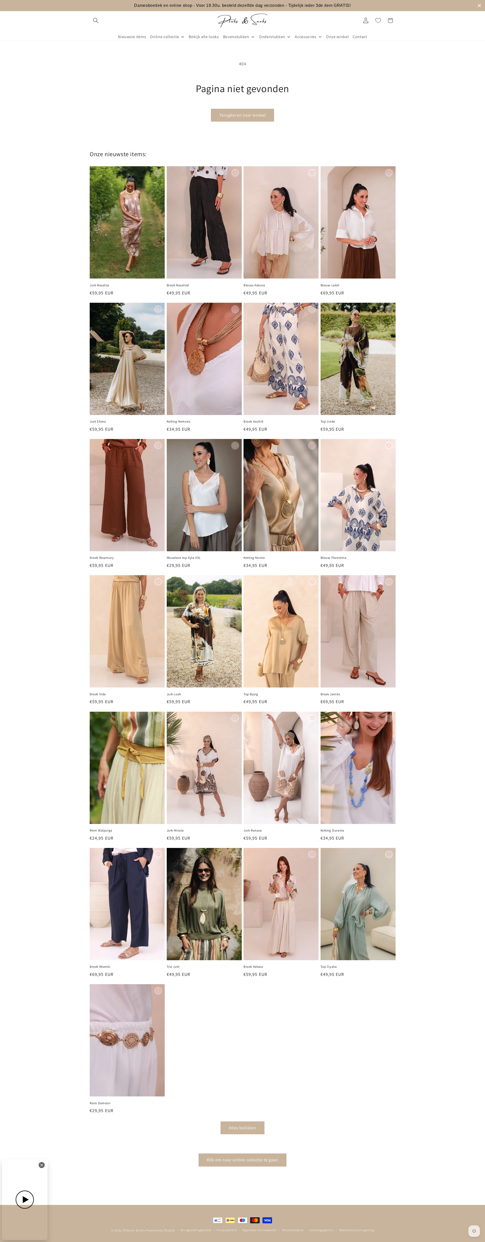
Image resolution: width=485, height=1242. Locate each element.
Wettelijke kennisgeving (356, 1230)
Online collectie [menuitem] (164, 36)
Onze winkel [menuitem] (337, 36)
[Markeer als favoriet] (158, 173)
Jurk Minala (175, 831)
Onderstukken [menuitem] (272, 36)
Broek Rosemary (102, 558)
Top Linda (328, 422)
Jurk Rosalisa (99, 285)
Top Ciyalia (329, 967)
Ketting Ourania (332, 831)
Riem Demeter (100, 1103)
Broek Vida (98, 694)
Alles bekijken (242, 1127)
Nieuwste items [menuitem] (132, 36)
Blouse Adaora (254, 285)
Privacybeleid (227, 1230)
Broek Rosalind (178, 285)
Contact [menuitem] (360, 36)
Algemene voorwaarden (259, 1230)
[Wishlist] (378, 20)
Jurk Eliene (98, 422)
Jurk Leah (174, 694)
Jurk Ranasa (253, 831)
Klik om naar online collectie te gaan (242, 1160)
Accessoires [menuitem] (305, 36)
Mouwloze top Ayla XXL (184, 558)
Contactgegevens (321, 1230)
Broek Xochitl (253, 422)
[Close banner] (479, 6)
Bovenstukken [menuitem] (236, 36)
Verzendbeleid (292, 1230)
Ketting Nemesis (178, 422)
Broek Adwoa (253, 967)
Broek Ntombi (100, 967)
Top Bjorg (251, 694)
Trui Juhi (173, 967)
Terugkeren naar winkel (242, 115)
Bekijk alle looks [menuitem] (204, 36)
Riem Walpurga (101, 831)
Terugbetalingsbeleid (195, 1230)
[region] (242, 5)
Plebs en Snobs (134, 1230)
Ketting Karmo (254, 558)
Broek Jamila (330, 694)
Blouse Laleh (330, 285)
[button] (96, 20)
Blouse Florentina (334, 558)
